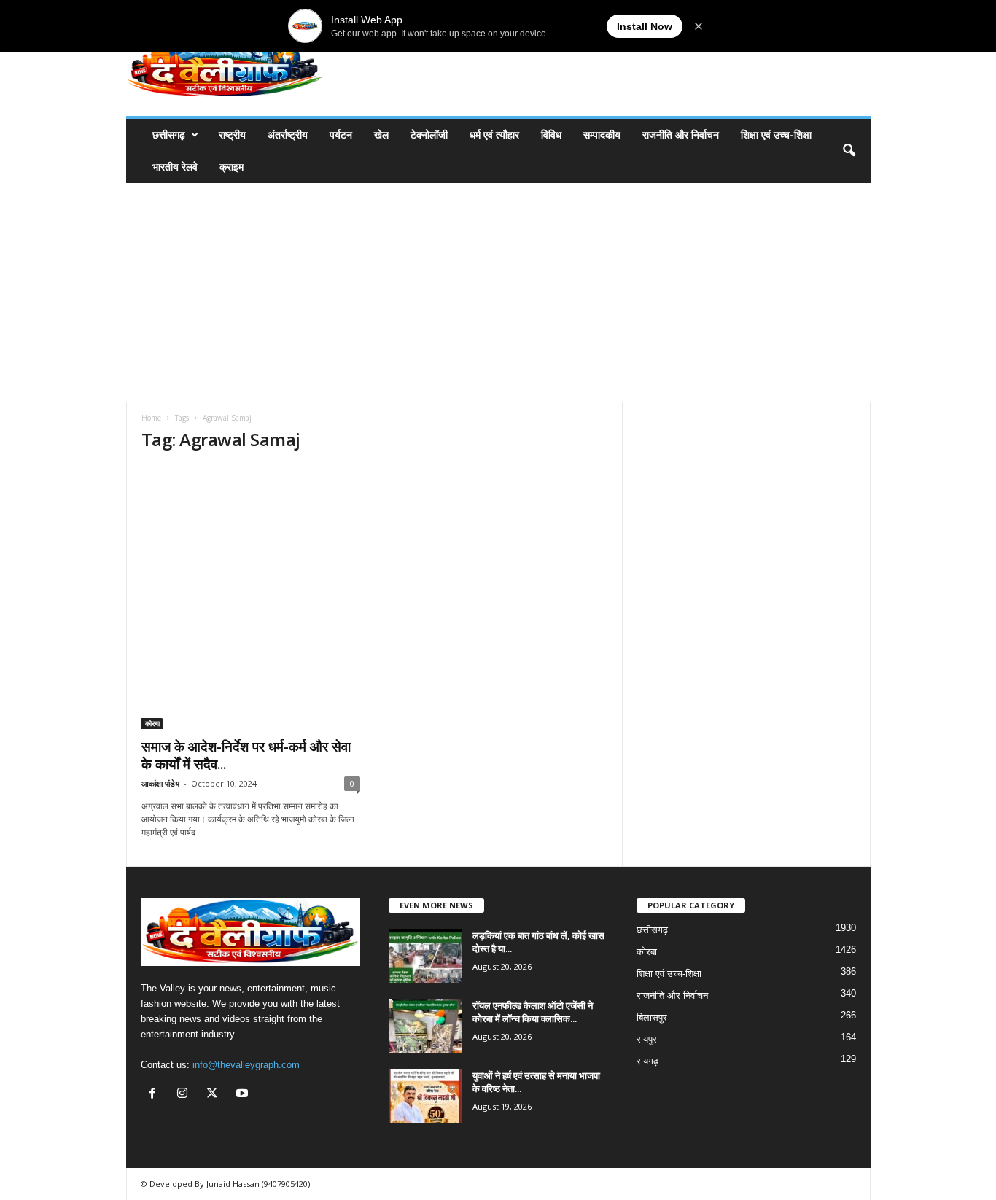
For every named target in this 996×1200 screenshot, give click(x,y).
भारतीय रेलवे (175, 167)
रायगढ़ (647, 1061)
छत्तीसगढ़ (168, 134)
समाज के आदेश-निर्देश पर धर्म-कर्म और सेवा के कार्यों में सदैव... (246, 755)
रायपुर (647, 1039)
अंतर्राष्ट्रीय (288, 134)
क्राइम (231, 167)
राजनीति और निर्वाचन (680, 134)
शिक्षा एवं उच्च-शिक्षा (776, 134)
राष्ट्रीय (232, 134)
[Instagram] (186, 1094)
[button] (849, 151)
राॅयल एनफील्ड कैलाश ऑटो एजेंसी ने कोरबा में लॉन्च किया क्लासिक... (532, 1012)
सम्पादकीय (601, 134)
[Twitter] (215, 1094)
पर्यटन (341, 134)
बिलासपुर (652, 1017)
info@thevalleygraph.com (246, 1064)
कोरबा (152, 723)
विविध (551, 134)
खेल (381, 134)
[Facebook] (156, 1094)
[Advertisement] (498, 292)
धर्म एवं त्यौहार (494, 134)
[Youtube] (243, 1094)
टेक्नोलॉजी (429, 134)
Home (151, 418)
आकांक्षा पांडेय (160, 783)
